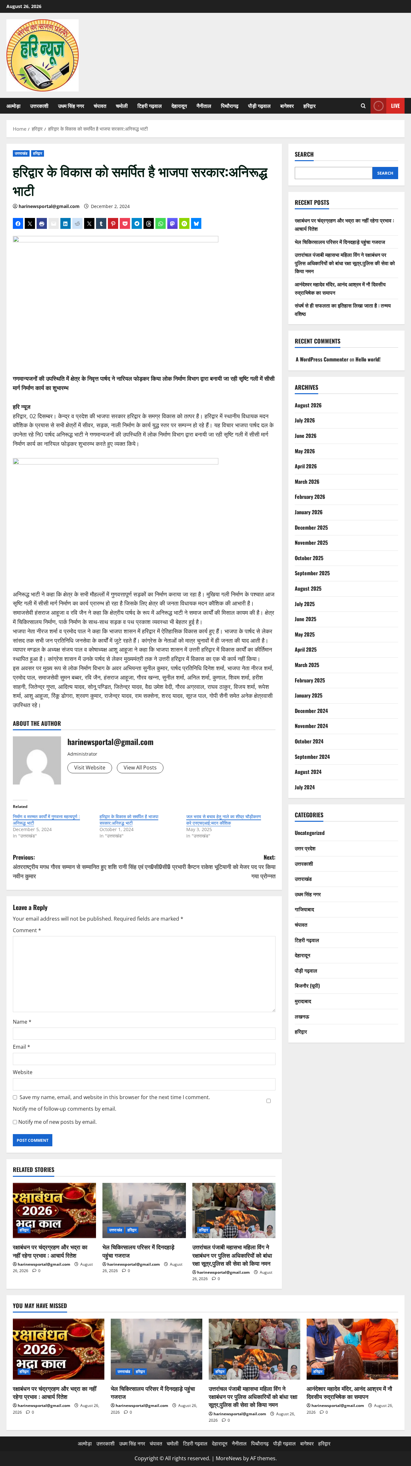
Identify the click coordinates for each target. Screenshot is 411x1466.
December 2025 (311, 527)
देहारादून (179, 105)
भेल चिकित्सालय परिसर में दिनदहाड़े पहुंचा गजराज (138, 1251)
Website (22, 1072)
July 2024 (305, 787)
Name (22, 1021)
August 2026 (308, 405)
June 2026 (306, 435)
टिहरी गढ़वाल (149, 105)
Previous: (78, 866)
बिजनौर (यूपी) (307, 985)
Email (21, 1046)
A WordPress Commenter (322, 359)
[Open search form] (363, 106)
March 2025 (307, 665)
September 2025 (312, 573)
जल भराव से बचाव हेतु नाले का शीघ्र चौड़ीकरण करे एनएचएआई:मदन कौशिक (223, 819)
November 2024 (311, 726)
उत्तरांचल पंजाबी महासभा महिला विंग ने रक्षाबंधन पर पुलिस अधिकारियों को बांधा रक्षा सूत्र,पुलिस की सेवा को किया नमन (232, 1255)
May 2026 (305, 451)
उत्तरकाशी (39, 105)
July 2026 (305, 420)
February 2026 (310, 496)
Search (304, 154)
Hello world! (367, 359)
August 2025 (308, 588)
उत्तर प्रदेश (305, 848)
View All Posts (140, 767)
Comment (27, 930)
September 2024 (312, 756)
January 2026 (309, 512)
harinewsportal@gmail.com (49, 206)
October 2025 (309, 558)
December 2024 (311, 711)
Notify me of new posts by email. (57, 1121)
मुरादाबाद (303, 1001)
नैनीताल (204, 105)
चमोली (122, 105)
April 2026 (306, 466)
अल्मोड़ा (13, 105)
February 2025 (310, 680)
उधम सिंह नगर (71, 105)
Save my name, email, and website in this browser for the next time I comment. (115, 1097)
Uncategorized (310, 833)
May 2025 (305, 634)
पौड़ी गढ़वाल (259, 105)
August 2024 (308, 772)
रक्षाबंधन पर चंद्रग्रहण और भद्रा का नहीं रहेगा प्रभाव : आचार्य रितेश (50, 1251)
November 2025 (311, 542)
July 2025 (305, 604)
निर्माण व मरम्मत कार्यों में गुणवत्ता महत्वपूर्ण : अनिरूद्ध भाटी (46, 819)
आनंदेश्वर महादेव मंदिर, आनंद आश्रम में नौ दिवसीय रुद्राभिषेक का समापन (349, 1392)
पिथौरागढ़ (230, 105)
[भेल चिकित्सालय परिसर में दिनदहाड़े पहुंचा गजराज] (144, 1210)
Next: (210, 866)
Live (395, 105)
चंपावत (100, 105)
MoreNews (229, 1458)
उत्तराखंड (21, 153)
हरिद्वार (309, 105)
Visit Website (89, 767)
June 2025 (305, 619)
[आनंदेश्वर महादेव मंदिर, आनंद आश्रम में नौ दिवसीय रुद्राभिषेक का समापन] (352, 1349)
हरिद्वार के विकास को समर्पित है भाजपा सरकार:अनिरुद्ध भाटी (129, 819)
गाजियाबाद (304, 909)
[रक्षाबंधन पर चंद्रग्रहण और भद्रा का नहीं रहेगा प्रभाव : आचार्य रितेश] (54, 1210)
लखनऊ (302, 1016)
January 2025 (308, 695)
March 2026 (307, 481)
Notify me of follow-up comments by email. (64, 1108)
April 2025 (306, 649)
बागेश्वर (287, 105)
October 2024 (309, 741)
